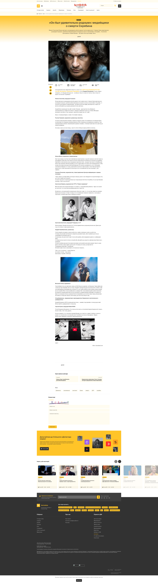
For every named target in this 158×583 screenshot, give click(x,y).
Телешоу (69, 10)
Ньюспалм (96, 538)
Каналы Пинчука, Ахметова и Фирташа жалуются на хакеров (45, 481)
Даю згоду (79, 580)
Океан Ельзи (104, 507)
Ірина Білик (78, 510)
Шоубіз (54, 10)
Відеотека (96, 530)
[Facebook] (50, 87)
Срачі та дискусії (90, 10)
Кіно (74, 10)
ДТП (93, 390)
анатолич (75, 390)
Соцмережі (81, 10)
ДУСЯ (79, 36)
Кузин (81, 390)
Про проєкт (68, 518)
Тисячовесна (90, 510)
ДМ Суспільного (53, 1)
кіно (101, 510)
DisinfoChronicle (67, 1)
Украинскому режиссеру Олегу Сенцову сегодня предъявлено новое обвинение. (92, 380)
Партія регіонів (81, 507)
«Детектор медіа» (43, 546)
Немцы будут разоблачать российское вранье (62, 380)
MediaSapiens (46, 1)
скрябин (99, 390)
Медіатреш (61, 10)
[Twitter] (50, 90)
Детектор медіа (40, 1)
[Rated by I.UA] (76, 565)
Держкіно (106, 510)
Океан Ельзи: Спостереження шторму (93, 507)
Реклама (67, 522)
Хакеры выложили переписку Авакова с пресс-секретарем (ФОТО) (67, 481)
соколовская (67, 390)
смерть (87, 390)
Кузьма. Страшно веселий (64, 510)
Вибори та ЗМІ (97, 532)
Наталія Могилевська (113, 507)
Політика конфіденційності (71, 520)
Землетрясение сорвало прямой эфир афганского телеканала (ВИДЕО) (110, 481)
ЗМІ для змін (60, 1)
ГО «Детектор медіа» (117, 1)
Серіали (48, 10)
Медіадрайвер (73, 1)
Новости (40, 13)
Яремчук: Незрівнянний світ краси (65, 507)
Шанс (75, 507)
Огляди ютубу (40, 10)
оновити (51, 400)
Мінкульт (97, 510)
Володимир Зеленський (114, 510)
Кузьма (72, 510)
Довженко (58, 390)
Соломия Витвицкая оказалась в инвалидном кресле (87, 481)
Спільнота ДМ (45, 448)
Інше (44, 13)
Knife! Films (84, 510)
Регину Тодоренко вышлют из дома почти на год (129, 481)
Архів (98, 10)
